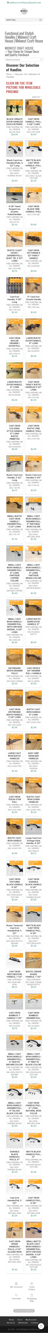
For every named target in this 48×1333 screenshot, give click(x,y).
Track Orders (31, 1288)
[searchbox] (24, 60)
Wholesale (23, 1323)
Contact (34, 1323)
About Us (11, 1323)
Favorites (16, 1298)
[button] (41, 1326)
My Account (16, 1287)
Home (11, 1320)
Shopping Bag (31, 1299)
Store (9, 74)
